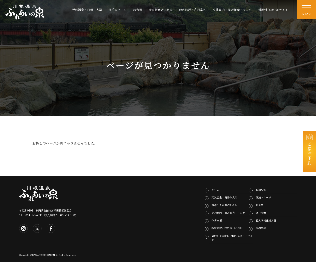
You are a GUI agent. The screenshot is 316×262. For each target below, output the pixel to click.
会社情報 (261, 213)
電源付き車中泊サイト (224, 205)
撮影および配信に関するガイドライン (232, 237)
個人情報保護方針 (266, 220)
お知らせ (261, 189)
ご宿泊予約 (310, 153)
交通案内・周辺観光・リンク (228, 213)
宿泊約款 (261, 228)
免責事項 (217, 220)
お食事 (259, 205)
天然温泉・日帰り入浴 (224, 197)
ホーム (215, 189)
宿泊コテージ (263, 197)
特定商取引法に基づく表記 (227, 228)
